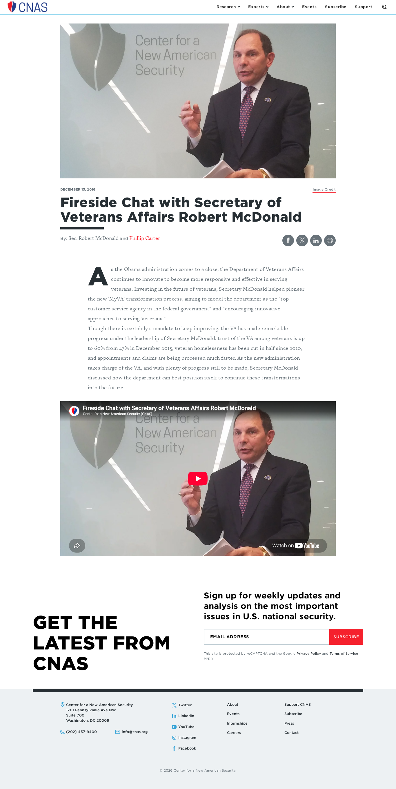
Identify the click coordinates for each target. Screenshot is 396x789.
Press (289, 723)
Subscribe (346, 637)
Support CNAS (297, 704)
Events (233, 714)
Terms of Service (344, 654)
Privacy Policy (309, 654)
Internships (237, 723)
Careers (234, 732)
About (232, 704)
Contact (291, 732)
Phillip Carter (144, 238)
